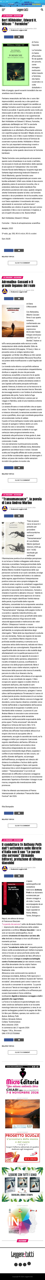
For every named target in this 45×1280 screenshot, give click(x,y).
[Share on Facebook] (9, 36)
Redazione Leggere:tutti (19, 30)
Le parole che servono (11, 924)
